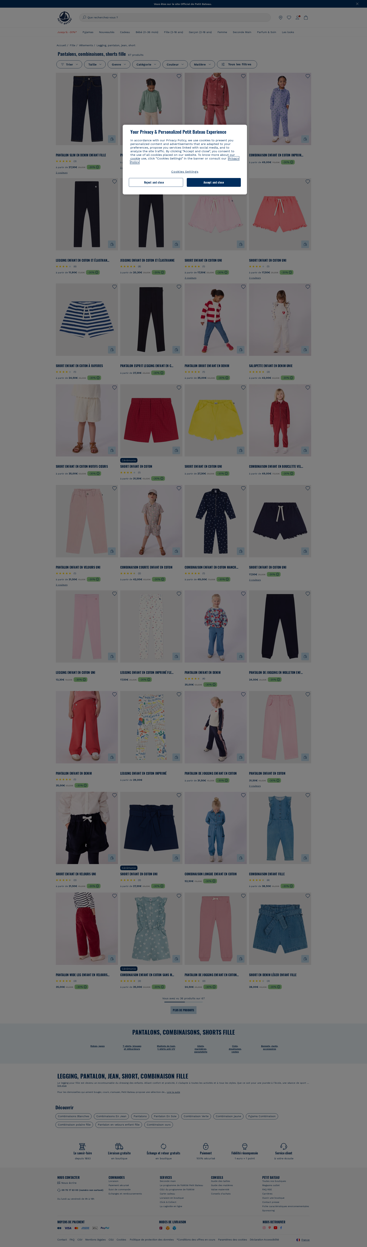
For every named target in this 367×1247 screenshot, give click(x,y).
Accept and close (214, 182)
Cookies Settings (184, 171)
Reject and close (154, 182)
